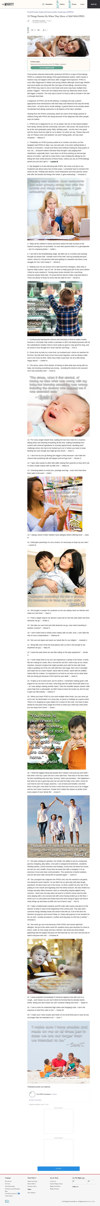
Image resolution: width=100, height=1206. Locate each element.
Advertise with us (32, 1186)
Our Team (7, 1183)
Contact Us (53, 1181)
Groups (74, 4)
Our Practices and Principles (12, 1189)
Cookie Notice (9, 1196)
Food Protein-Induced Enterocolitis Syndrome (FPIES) (50, 12)
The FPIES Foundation (39, 21)
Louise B (54, 162)
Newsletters (49, 4)
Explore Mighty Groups (56, 1183)
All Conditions (31, 1192)
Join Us (93, 4)
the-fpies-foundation (35, 1100)
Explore (62, 4)
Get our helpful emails (47, 67)
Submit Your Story (32, 1181)
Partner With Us (32, 1183)
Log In (82, 4)
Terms (93, 1201)
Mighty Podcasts (54, 1189)
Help (6, 1191)
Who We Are (8, 1181)
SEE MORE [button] (58, 1168)
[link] (8, 4)
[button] (49, 21)
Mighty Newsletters (55, 1186)
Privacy (89, 1201)
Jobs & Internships (10, 1186)
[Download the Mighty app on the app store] (79, 1182)
